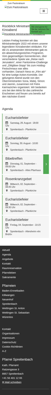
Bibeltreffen (13, 158)
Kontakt (6, 263)
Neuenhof (7, 299)
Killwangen (8, 295)
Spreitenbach (9, 303)
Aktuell (6, 250)
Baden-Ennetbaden (13, 290)
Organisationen (10, 333)
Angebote (7, 259)
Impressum (8, 337)
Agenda (6, 254)
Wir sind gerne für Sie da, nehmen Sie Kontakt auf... (40, 29)
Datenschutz (9, 342)
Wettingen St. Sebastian (15, 312)
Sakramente (9, 277)
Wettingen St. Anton (13, 308)
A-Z (4, 351)
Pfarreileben (9, 272)
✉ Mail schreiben (11, 382)
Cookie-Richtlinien (12, 346)
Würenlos (7, 317)
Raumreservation (12, 268)
